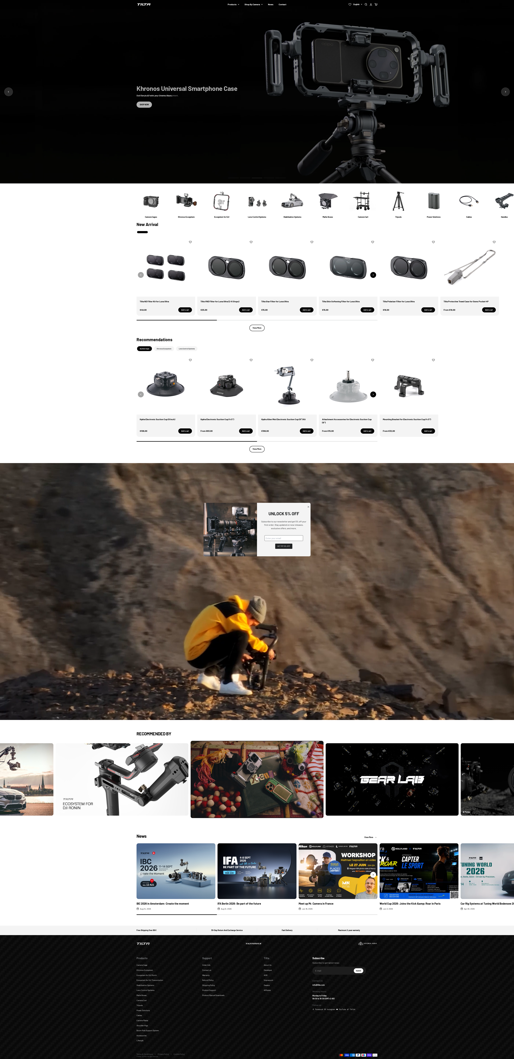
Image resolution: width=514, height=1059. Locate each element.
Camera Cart (142, 1000)
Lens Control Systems (145, 990)
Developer (268, 970)
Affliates (267, 990)
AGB (265, 975)
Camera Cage (142, 965)
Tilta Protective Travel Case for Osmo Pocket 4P (466, 301)
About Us (267, 965)
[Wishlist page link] (350, 4)
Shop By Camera (252, 4)
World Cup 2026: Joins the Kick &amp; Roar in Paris (410, 903)
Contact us (206, 970)
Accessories (142, 1035)
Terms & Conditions (145, 1054)
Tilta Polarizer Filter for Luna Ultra (399, 301)
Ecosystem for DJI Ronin (147, 975)
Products (232, 4)
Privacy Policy (163, 1054)
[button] (373, 275)
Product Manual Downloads (213, 995)
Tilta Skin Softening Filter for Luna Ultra (341, 301)
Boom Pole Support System (148, 1030)
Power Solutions (143, 1010)
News (270, 4)
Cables (139, 1015)
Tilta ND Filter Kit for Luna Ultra (154, 301)
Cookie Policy (179, 1054)
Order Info (206, 965)
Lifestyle (140, 1040)
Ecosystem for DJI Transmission (150, 980)
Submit (359, 971)
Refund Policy (207, 980)
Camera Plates (142, 1020)
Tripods (140, 1005)
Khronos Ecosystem (145, 970)
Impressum (268, 980)
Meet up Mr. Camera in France (316, 903)
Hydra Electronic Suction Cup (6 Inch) (157, 419)
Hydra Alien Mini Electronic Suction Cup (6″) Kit (283, 419)
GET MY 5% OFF (283, 546)
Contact (282, 4)
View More (257, 328)
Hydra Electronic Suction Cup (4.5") (217, 419)
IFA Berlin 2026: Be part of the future (239, 903)
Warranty (205, 975)
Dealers (267, 985)
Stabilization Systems (145, 985)
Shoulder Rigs (142, 1025)
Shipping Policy (208, 985)
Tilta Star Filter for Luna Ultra (275, 301)
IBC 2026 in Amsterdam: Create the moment (163, 903)
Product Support (209, 990)
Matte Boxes (142, 995)
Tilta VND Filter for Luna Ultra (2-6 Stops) (220, 301)
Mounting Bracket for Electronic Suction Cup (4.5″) (407, 419)
